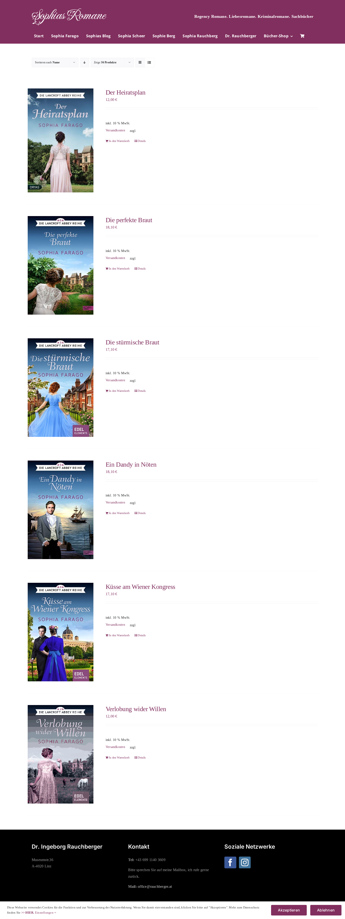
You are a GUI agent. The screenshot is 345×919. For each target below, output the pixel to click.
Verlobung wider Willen (136, 709)
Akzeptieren (289, 910)
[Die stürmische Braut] (60, 387)
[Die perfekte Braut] (60, 265)
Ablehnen (326, 910)
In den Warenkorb (119, 141)
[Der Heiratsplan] (60, 140)
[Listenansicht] (149, 62)
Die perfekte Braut (129, 220)
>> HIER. (27, 912)
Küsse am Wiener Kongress (140, 586)
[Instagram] (245, 862)
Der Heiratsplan (126, 92)
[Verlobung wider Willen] (60, 754)
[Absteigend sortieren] (84, 62)
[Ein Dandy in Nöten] (60, 510)
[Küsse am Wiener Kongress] (60, 632)
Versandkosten (115, 130)
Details (142, 141)
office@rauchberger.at (155, 886)
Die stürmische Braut (132, 342)
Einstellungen (44, 912)
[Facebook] (230, 862)
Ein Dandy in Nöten (131, 464)
